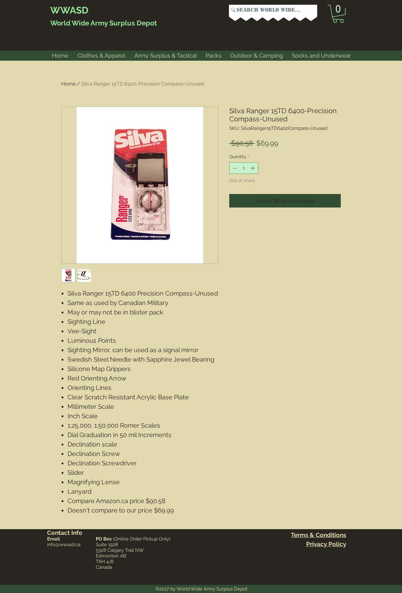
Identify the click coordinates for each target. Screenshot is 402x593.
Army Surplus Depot (123, 23)
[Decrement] (234, 168)
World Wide (69, 23)
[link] (338, 14)
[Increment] (253, 168)
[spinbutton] (243, 168)
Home (68, 84)
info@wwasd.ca (63, 544)
